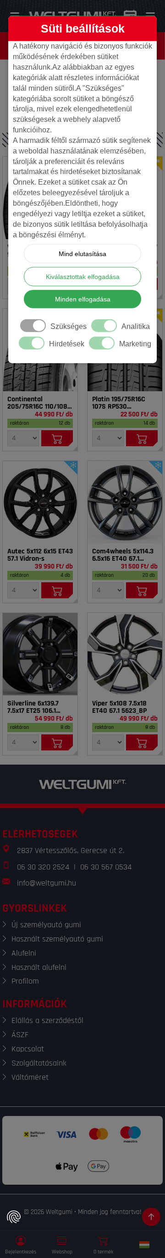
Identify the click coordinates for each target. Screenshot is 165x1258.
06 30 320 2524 (43, 867)
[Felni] (40, 502)
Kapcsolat (27, 1049)
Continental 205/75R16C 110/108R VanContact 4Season (39, 403)
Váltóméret (30, 1077)
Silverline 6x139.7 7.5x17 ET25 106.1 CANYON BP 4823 (33, 707)
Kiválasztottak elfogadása (83, 276)
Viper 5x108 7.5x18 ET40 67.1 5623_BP (119, 707)
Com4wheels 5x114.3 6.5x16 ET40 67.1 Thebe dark (123, 555)
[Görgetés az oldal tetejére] (151, 1217)
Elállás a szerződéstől (47, 1020)
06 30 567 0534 (106, 867)
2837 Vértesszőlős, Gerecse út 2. (70, 850)
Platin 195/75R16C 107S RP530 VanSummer (118, 403)
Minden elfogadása (82, 299)
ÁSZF (19, 1034)
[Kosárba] (57, 438)
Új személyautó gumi (46, 924)
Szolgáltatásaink (38, 1063)
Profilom (25, 981)
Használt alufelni (38, 967)
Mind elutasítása (82, 253)
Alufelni (23, 953)
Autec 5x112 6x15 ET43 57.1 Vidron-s (40, 555)
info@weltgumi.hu (46, 883)
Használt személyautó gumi (57, 939)
